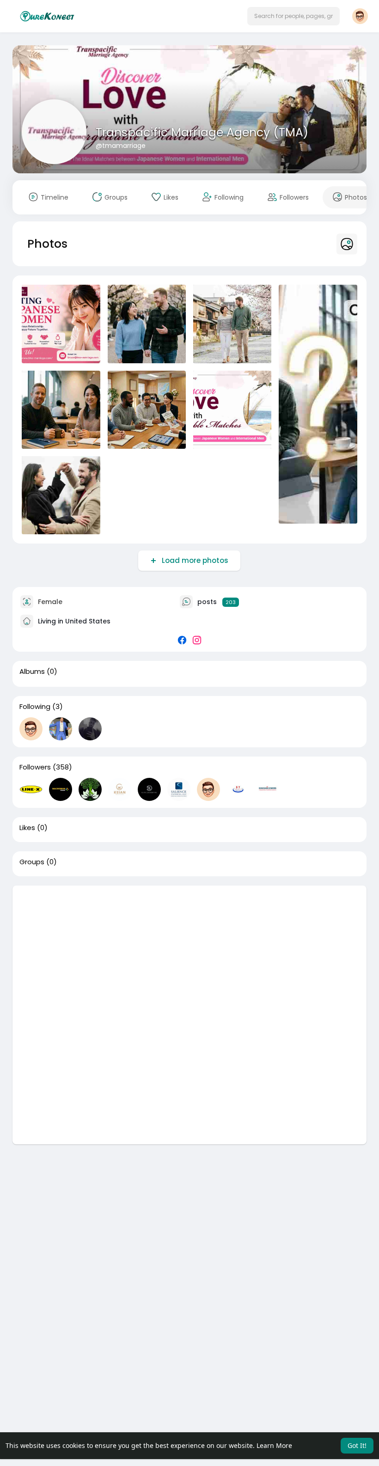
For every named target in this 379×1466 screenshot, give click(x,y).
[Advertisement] (189, 950)
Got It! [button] (357, 1445)
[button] (293, 16)
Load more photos (195, 560)
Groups (31, 862)
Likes (27, 827)
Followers (35, 767)
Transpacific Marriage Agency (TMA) (202, 132)
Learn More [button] (274, 1445)
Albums (32, 671)
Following (34, 706)
